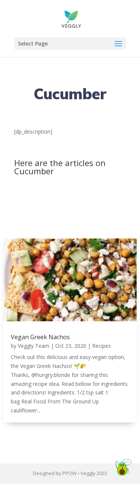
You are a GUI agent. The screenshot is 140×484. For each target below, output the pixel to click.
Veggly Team (33, 345)
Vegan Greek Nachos (40, 337)
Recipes (101, 345)
